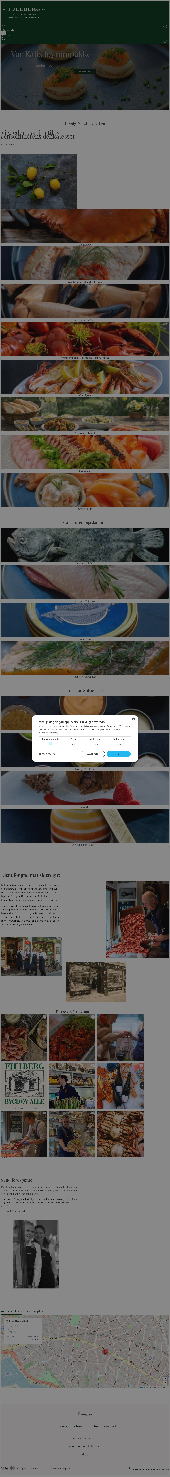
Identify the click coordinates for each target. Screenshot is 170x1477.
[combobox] (133, 718)
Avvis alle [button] (92, 753)
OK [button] (118, 754)
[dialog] (85, 738)
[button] (47, 754)
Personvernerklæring (48, 732)
